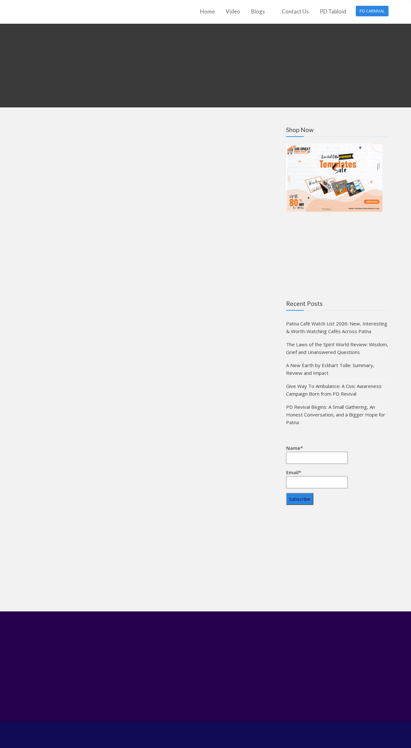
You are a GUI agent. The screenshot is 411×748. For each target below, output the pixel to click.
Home (207, 11)
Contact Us (295, 11)
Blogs (258, 11)
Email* (293, 472)
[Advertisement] (337, 560)
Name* (294, 448)
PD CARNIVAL (372, 11)
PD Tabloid (333, 11)
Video (233, 11)
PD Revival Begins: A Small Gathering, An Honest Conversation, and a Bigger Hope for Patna (335, 414)
